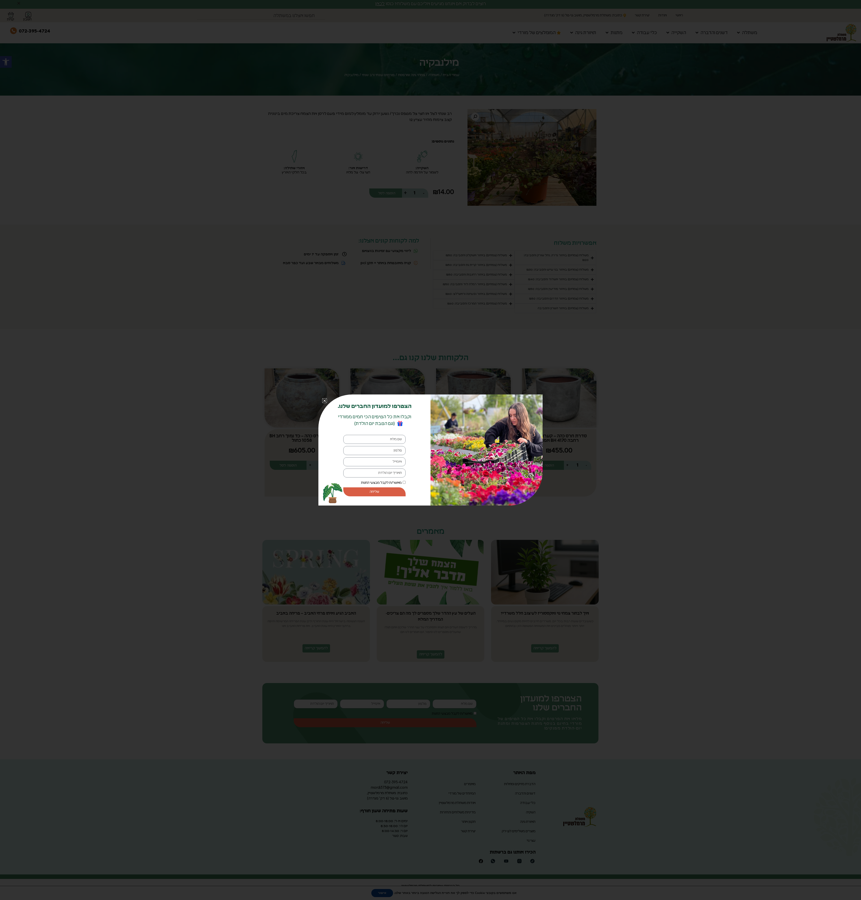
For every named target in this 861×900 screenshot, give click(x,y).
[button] (324, 400)
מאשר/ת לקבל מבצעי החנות (381, 482)
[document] (430, 450)
